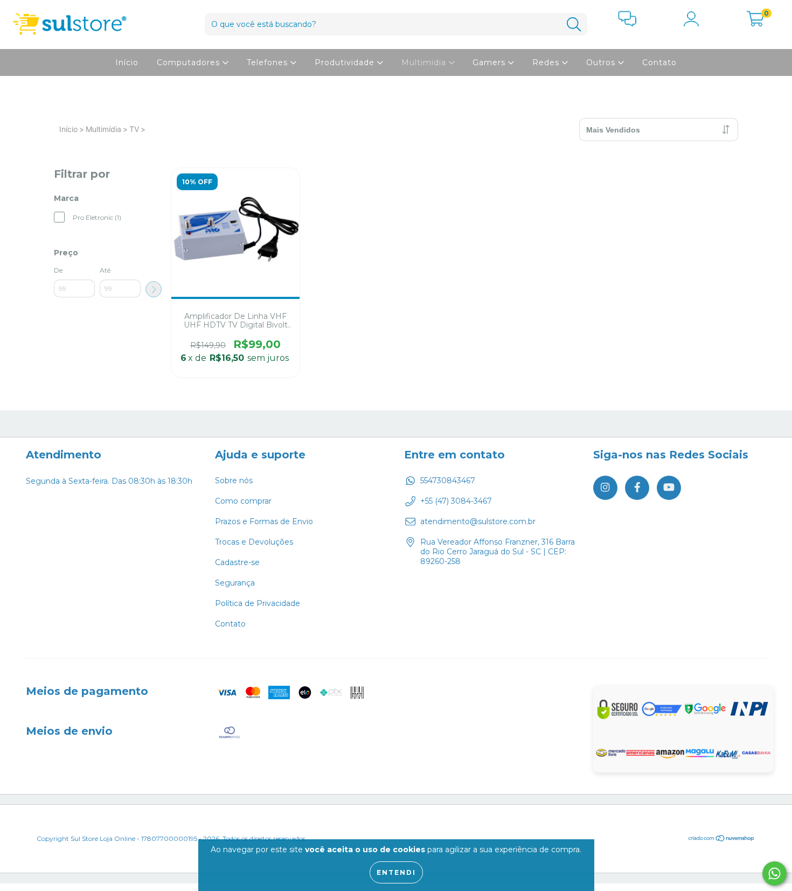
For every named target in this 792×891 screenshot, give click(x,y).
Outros (602, 62)
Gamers (490, 62)
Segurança (235, 583)
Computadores (190, 62)
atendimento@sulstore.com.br (478, 521)
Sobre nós (234, 480)
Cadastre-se (237, 562)
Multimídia (425, 62)
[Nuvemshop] (721, 839)
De (58, 270)
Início (126, 62)
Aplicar (153, 289)
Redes (547, 62)
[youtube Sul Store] (669, 488)
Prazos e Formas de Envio (264, 521)
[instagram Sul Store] (605, 488)
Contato (659, 62)
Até (105, 270)
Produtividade (346, 62)
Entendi (396, 872)
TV (134, 129)
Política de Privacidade (257, 603)
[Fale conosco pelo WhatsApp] (774, 873)
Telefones (268, 62)
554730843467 (447, 480)
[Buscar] (573, 24)
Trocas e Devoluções (254, 542)
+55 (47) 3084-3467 (456, 501)
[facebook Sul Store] (637, 488)
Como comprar (243, 501)
